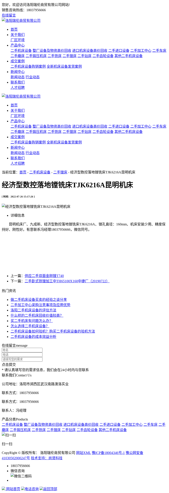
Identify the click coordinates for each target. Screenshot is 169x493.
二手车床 (159, 50)
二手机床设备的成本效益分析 (33, 337)
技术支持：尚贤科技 (46, 458)
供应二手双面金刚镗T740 (44, 276)
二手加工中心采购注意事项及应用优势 (40, 305)
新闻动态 (18, 77)
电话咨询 (32, 489)
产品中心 (18, 45)
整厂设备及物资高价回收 (52, 50)
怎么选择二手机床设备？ (30, 326)
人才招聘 (18, 87)
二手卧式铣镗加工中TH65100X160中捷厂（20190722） (67, 281)
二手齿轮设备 (103, 56)
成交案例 (18, 61)
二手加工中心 (140, 50)
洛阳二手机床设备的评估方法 (33, 310)
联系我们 (18, 82)
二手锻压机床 (36, 56)
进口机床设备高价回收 (89, 50)
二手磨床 (18, 56)
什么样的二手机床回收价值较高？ (37, 315)
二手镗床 (69, 56)
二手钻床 (84, 56)
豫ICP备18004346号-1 (108, 453)
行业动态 (33, 77)
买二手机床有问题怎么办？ (32, 321)
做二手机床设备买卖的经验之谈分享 (39, 299)
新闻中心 (18, 72)
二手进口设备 (118, 50)
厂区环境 (18, 40)
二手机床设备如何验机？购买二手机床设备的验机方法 (53, 331)
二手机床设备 (21, 50)
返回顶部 (50, 489)
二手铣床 (55, 56)
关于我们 (18, 35)
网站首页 (12, 489)
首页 (14, 29)
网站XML (83, 453)
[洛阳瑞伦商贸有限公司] (21, 20)
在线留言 (9, 15)
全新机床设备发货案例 (64, 66)
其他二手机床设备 (128, 56)
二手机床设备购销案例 (28, 66)
